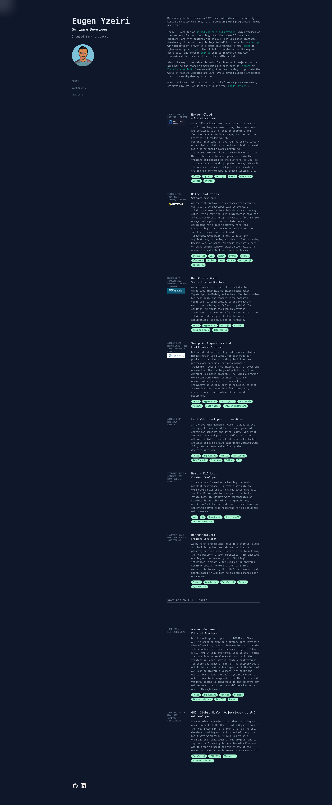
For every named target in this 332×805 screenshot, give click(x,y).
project (196, 49)
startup (254, 42)
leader (246, 45)
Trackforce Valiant (179, 69)
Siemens (245, 66)
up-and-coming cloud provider (215, 32)
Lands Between (237, 86)
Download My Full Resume (187, 600)
